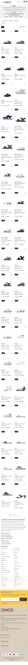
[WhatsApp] (6, 637)
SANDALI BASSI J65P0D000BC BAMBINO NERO (19, 241)
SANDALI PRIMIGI (5, 533)
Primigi (15, 552)
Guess (15, 582)
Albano (15, 558)
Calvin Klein (16, 562)
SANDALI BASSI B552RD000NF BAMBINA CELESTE (6, 213)
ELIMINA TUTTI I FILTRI (7, 20)
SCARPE (11, 16)
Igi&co (2, 566)
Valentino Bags (17, 566)
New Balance (17, 548)
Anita (15, 554)
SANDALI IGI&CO (5, 542)
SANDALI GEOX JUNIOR (6, 538)
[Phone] (8, 637)
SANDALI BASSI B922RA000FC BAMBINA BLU (6, 185)
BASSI (21, 16)
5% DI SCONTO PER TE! (7, 592)
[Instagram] (3, 637)
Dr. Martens (3, 558)
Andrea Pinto (17, 568)
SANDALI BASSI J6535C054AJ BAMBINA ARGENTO (6, 241)
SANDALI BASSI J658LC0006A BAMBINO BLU (19, 213)
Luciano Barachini (18, 578)
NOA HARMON (17, 584)
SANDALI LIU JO (5, 540)
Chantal (3, 568)
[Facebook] (1, 637)
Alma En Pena (4, 578)
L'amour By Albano (5, 556)
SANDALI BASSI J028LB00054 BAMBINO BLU (19, 129)
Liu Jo (15, 560)
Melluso (16, 580)
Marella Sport (17, 576)
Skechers (3, 564)
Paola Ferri (16, 574)
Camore (16, 572)
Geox (2, 574)
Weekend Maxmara (5, 570)
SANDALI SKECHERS (6, 543)
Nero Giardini (17, 550)
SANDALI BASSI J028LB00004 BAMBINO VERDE (6, 157)
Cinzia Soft (3, 552)
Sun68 (15, 570)
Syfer (17, 659)
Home (6, 16)
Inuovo (15, 586)
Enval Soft (16, 564)
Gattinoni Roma (4, 580)
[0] (23, 2)
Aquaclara (3, 584)
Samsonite (3, 586)
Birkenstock (3, 560)
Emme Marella (4, 548)
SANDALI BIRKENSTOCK (6, 536)
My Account (4, 646)
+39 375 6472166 (5, 630)
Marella (3, 554)
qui (8, 603)
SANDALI (16, 16)
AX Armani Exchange (6, 572)
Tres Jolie (3, 582)
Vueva (2, 576)
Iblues (2, 562)
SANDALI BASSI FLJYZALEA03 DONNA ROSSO (19, 504)
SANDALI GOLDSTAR (6, 535)
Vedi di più (14, 12)
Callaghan (16, 556)
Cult (2, 550)
